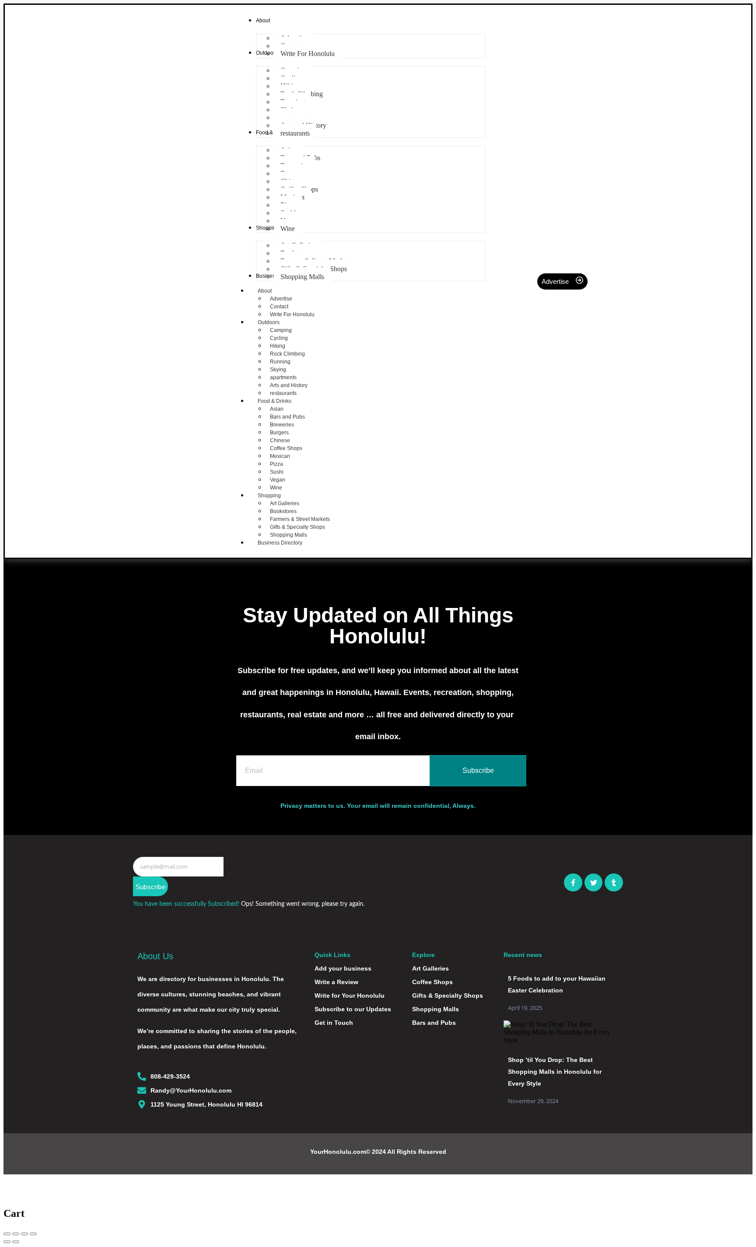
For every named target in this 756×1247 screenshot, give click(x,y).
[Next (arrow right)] (15, 1241)
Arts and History (289, 385)
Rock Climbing (287, 354)
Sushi (277, 472)
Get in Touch (334, 1022)
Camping (281, 330)
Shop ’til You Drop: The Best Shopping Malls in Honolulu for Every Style (555, 1071)
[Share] (15, 1234)
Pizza (276, 464)
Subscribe (150, 887)
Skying (278, 370)
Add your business (343, 968)
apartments (283, 377)
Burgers (279, 433)
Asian (277, 409)
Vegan (277, 480)
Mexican (280, 456)
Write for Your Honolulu (350, 995)
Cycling (279, 338)
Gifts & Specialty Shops (297, 527)
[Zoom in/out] (33, 1234)
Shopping (269, 496)
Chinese (280, 440)
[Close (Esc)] (7, 1234)
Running (280, 362)
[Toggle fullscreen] (24, 1234)
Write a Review (336, 981)
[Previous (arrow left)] (7, 1241)
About (265, 291)
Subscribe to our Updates (353, 1009)
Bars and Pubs (287, 417)
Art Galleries (284, 503)
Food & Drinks (274, 401)
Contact (279, 307)
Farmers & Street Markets (300, 519)
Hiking (277, 346)
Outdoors (269, 322)
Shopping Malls (435, 1009)
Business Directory (280, 543)
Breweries (282, 425)
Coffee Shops (286, 448)
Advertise (281, 299)
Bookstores (283, 511)
